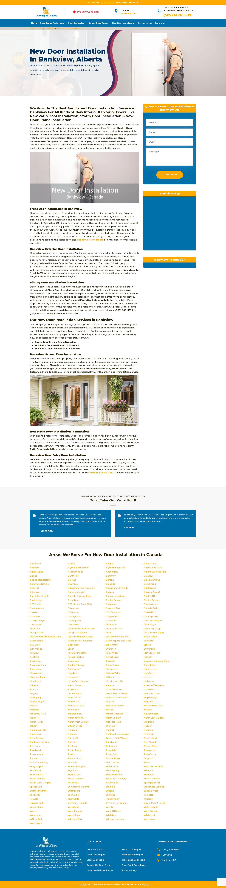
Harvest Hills (150, 669)
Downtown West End (117, 636)
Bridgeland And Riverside (81, 588)
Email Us (167, 855)
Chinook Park (113, 608)
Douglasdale (36, 632)
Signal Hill (73, 770)
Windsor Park (75, 819)
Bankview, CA (128, 13)
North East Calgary (154, 718)
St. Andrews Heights (78, 787)
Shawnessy (112, 766)
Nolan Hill (35, 718)
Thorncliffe (73, 799)
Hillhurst (110, 677)
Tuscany (148, 799)
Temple (34, 799)
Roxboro (72, 754)
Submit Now (170, 174)
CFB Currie (35, 604)
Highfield (148, 673)
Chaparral (111, 604)
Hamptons (111, 669)
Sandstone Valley (39, 762)
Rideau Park (150, 746)
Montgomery (75, 714)
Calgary (110, 592)
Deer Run (35, 628)
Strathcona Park (38, 791)
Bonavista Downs (39, 584)
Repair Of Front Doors (90, 239)
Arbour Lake (36, 572)
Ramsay (72, 742)
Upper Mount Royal (154, 803)
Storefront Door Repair (134, 865)
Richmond (111, 746)
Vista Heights (151, 807)
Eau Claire (35, 645)
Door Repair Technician (52, 23)
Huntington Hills (114, 681)
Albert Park (150, 563)
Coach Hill (149, 612)
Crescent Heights (153, 620)
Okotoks (110, 726)
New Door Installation (123, 23)
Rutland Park (75, 758)
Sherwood (35, 770)
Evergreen (149, 649)
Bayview (148, 576)
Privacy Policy (129, 870)
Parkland (148, 730)
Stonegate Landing (154, 787)
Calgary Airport (152, 592)
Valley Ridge (36, 807)
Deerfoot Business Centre (81, 628)
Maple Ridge (150, 697)
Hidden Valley (113, 673)
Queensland (150, 738)
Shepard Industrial (153, 766)
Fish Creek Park (152, 653)
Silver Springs (113, 770)
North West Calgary (78, 722)
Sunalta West (151, 791)
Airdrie (109, 563)
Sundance (35, 795)
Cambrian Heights (39, 596)
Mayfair (110, 701)
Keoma (110, 685)
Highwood (73, 677)
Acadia (71, 563)
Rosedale (111, 750)
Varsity (109, 807)
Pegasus (72, 734)
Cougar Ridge (37, 620)
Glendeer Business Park (156, 661)
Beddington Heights (41, 580)
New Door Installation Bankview (68, 29)
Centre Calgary (152, 600)
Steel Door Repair (96, 860)
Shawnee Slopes (76, 766)
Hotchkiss (35, 681)
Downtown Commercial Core (45, 636)
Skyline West (74, 774)
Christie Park (150, 608)
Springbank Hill (152, 782)
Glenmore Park (38, 665)
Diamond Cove (114, 628)
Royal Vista (150, 754)
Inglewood (149, 681)
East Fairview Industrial (80, 641)
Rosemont (149, 750)
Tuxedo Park (37, 803)
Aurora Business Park (155, 572)
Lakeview (149, 689)
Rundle (33, 758)
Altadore (34, 567)
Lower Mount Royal (116, 693)
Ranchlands (112, 742)
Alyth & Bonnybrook (78, 567)
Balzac (33, 576)
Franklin (148, 657)
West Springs (151, 811)
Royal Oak (111, 754)
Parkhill (110, 730)
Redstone (35, 746)
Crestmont (36, 624)
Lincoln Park (74, 693)
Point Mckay (36, 738)
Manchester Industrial (117, 697)
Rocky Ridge (74, 750)
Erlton (71, 649)
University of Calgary (117, 803)
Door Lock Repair (96, 854)
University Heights (77, 803)
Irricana (34, 685)
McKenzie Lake (76, 705)
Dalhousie (111, 624)
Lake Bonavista (114, 689)
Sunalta (110, 791)
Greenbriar (149, 665)
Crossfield (73, 624)
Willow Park (36, 819)
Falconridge (112, 653)
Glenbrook (73, 661)
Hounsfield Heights (78, 681)
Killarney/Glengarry (154, 685)
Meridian (34, 709)
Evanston (111, 649)
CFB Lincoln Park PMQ (80, 604)
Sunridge (110, 795)
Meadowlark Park (153, 705)
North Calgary (113, 718)
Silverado (149, 770)
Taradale (148, 795)
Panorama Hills (38, 730)
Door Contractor (76, 23)
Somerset (149, 774)
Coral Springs (151, 616)
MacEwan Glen (152, 693)
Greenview (35, 669)
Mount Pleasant (114, 714)
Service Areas (145, 23)
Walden (34, 811)
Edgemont (73, 645)
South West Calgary (40, 782)
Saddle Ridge (113, 758)
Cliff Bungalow (113, 612)
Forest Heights (76, 657)
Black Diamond (152, 580)
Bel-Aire (72, 580)
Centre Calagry (114, 600)
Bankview (111, 576)
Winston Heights (115, 819)
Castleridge (36, 600)
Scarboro (73, 762)
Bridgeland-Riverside (117, 588)
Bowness (73, 584)
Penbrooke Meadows (117, 734)
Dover (109, 632)
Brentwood (150, 584)
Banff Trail (73, 576)
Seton (147, 762)
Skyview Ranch (114, 774)
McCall (33, 705)
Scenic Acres (112, 762)
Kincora (34, 689)
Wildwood (149, 815)
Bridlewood (150, 588)
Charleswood (151, 604)
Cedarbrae (73, 600)
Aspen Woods (75, 572)
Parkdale (72, 730)
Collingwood (74, 616)
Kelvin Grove (74, 685)
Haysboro (73, 673)
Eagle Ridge (150, 636)
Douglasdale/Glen (77, 632)
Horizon (148, 677)
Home (34, 23)
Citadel (34, 612)
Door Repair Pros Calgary (134, 884)
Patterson (35, 734)
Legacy (34, 693)
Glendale (110, 661)
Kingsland (73, 689)
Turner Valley (113, 799)
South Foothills (152, 778)
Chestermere (37, 608)
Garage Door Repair (98, 23)
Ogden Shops (75, 726)
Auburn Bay (112, 572)
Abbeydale (35, 563)
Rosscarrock (36, 754)
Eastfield (148, 641)
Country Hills (74, 620)
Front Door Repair (131, 849)
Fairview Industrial (77, 653)
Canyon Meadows (115, 596)
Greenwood (74, 669)
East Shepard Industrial (118, 641)
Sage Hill (148, 758)
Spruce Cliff (36, 787)
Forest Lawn (112, 657)
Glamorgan (36, 661)
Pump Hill (73, 738)
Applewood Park (153, 567)
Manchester (74, 697)
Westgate (35, 815)
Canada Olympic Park (79, 596)
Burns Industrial (76, 592)
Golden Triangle (76, 665)
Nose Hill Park (113, 722)
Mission (148, 709)
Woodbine (149, 819)
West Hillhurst (113, 811)
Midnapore (74, 709)
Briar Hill (34, 588)
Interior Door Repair (132, 854)
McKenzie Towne (115, 705)
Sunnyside (73, 795)
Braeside (110, 584)
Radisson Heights (39, 742)
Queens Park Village (116, 738)
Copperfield (112, 616)
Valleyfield (73, 807)
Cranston (111, 620)
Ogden (33, 726)
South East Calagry (116, 778)
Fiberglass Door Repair (134, 860)
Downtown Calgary (154, 632)
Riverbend (35, 750)
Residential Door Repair (99, 865)
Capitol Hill (149, 596)
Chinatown (73, 608)
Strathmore (74, 791)
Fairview (34, 653)
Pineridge (149, 734)
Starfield (110, 787)
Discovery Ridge (152, 628)
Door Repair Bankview (45, 29)
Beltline (110, 580)
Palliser (148, 726)
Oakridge (149, 722)
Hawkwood (36, 673)
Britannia (34, 592)
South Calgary (75, 778)
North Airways (75, 718)
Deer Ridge (150, 624)
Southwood (112, 782)
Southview (73, 782)
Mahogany (35, 697)
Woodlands (36, 823)
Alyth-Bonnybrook (115, 567)
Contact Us (159, 23)
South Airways (37, 778)
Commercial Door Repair (100, 870)
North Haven (36, 722)
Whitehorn (111, 815)
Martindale (73, 701)
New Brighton (151, 714)
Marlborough (37, 701)
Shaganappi (36, 766)
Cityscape (73, 612)
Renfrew (72, 746)
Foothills (34, 657)
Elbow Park (112, 645)
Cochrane (35, 616)
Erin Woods (36, 649)
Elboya (147, 645)
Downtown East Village (80, 636)
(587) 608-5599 (177, 15)
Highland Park (37, 677)
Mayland (148, 701)
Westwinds (74, 815)
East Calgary (36, 641)
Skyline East (36, 774)
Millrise (109, 709)
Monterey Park (38, 714)
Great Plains (112, 665)
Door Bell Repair (95, 849)
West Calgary (75, 811)
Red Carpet (150, 742)
